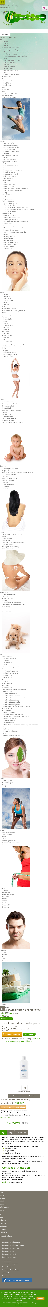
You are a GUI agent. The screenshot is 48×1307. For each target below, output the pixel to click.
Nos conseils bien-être (10, 1248)
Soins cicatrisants (9, 176)
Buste (4, 348)
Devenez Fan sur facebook (19, 1280)
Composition (21, 1132)
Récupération (6, 785)
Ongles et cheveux (10, 54)
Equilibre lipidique (9, 719)
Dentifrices (7, 83)
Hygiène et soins (7, 598)
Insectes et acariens (9, 97)
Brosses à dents (9, 81)
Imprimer (16, 1096)
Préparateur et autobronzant (12, 534)
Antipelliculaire (6, 1236)
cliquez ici (18, 1305)
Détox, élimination (8, 845)
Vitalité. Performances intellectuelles (16, 716)
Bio (1, 654)
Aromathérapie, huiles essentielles (14, 690)
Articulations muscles (10, 354)
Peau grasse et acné (10, 174)
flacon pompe (8, 300)
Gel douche (6, 892)
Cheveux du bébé (8, 406)
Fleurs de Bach (7, 692)
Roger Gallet (7, 319)
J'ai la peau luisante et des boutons (15, 207)
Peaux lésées (6, 85)
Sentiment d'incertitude (11, 696)
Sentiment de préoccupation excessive (17, 706)
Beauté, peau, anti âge (11, 50)
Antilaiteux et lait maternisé (11, 603)
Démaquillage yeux (10, 215)
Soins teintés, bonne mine (12, 191)
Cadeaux (3, 950)
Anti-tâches (7, 197)
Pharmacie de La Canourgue (9, 6)
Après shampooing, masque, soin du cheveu (17, 472)
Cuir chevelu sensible (9, 474)
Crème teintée (8, 246)
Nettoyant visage (8, 894)
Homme (6, 329)
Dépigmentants (8, 199)
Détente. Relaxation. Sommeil (13, 714)
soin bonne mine (9, 178)
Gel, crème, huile (9, 149)
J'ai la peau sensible (10, 211)
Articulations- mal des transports (13, 605)
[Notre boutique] (24, 2)
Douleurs (5, 91)
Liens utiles (6, 1273)
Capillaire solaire (7, 545)
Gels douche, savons (10, 671)
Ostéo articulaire (9, 723)
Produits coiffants (8, 480)
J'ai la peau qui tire (9, 205)
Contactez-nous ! (8, 1267)
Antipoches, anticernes (11, 217)
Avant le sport (7, 781)
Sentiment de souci (10, 694)
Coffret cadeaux (7, 961)
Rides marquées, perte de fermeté (15, 188)
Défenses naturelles (10, 731)
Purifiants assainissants (10, 93)
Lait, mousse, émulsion (11, 147)
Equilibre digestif (9, 712)
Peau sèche (7, 168)
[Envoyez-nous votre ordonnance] (45, 9)
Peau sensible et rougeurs (12, 170)
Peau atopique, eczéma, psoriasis (14, 311)
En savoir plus (5, 1117)
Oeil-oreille (5, 596)
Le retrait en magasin (10, 1264)
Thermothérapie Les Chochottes (13, 735)
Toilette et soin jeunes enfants (12, 422)
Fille (4, 340)
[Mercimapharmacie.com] (24, 17)
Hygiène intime (7, 335)
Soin (5, 164)
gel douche (7, 298)
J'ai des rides (6, 180)
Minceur (2, 830)
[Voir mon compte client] (2, 1009)
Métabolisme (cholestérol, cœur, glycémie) (18, 52)
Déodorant (5, 331)
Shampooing (6, 470)
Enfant (5, 46)
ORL (4, 73)
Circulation (7, 64)
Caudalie (6, 323)
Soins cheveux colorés (9, 478)
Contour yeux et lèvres (11, 220)
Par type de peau (8, 201)
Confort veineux (9, 721)
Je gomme (5, 304)
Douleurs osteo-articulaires (12, 60)
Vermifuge (5, 600)
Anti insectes (6, 611)
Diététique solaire (8, 549)
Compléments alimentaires (11, 48)
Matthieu (6, 327)
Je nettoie (5, 153)
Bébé (2, 400)
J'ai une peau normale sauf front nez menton (18, 209)
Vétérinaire (4, 592)
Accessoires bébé (8, 420)
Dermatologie (6, 607)
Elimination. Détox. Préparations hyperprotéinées (20, 725)
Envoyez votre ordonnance (12, 1270)
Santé (2, 39)
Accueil (5, 1038)
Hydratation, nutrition (9, 309)
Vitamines (5, 41)
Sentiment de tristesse (11, 704)
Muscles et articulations (10, 787)
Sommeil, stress (9, 66)
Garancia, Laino (8, 325)
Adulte (5, 44)
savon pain (7, 296)
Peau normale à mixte (10, 166)
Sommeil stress (7, 95)
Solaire (2, 532)
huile (5, 302)
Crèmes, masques (9, 658)
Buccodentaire (7, 79)
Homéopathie (6, 77)
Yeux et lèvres (7, 213)
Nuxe (5, 321)
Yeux (5, 58)
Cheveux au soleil (8, 485)
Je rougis (5, 193)
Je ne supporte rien (10, 203)
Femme (6, 338)
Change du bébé (7, 416)
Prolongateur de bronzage (11, 547)
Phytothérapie (7, 687)
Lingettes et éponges (11, 151)
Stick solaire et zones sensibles (13, 543)
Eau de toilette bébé (9, 418)
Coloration (5, 476)
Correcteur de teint (10, 244)
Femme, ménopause (10, 70)
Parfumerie (5, 317)
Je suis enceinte (7, 402)
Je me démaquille (8, 143)
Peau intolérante (9, 172)
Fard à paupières (9, 236)
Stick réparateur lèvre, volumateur (15, 222)
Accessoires (7, 249)
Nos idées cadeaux (9, 1257)
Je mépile (5, 333)
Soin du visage (7, 656)
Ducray (19, 1103)
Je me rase (6, 890)
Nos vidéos (6, 1276)
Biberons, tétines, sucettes (11, 410)
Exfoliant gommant (9, 160)
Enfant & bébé (7, 538)
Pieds (4, 313)
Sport (2, 779)
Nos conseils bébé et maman (13, 1245)
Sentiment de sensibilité (12, 702)
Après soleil (6, 540)
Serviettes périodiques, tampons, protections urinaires (22, 344)
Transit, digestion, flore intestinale (15, 56)
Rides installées (9, 186)
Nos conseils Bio (8, 1251)
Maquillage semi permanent (13, 228)
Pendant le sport (7, 783)
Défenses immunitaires (11, 75)
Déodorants (7, 675)
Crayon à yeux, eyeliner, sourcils (14, 232)
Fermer (40, 1298)
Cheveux (3, 466)
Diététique (5, 685)
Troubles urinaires (9, 62)
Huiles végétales (7, 708)
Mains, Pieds (7, 677)
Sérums (6, 661)
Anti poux (5, 489)
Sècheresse (7, 342)
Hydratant (5, 907)
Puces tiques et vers (9, 594)
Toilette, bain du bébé (9, 404)
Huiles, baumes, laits (10, 673)
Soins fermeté (7, 834)
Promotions (4, 1004)
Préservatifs (6, 905)
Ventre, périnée (8, 356)
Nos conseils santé (9, 1254)
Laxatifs (4, 609)
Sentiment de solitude (11, 700)
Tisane (4, 733)
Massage (5, 350)
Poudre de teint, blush (11, 242)
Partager (31, 1096)
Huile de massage (9, 352)
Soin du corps (6, 669)
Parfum (4, 899)
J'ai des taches (7, 195)
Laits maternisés (7, 414)
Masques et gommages (10, 155)
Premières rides (9, 184)
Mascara (6, 234)
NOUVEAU (3, 1232)
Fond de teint (8, 240)
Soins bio (5, 482)
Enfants (6, 729)
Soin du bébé (6, 408)
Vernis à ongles (8, 238)
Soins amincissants (8, 832)
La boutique (6, 1261)
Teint (5, 665)
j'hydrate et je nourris (9, 162)
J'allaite (4, 412)
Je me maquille (7, 224)
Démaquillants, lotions (11, 667)
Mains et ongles (7, 315)
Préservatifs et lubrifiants (12, 346)
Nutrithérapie (6, 710)
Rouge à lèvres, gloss (11, 230)
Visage (2, 141)
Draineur (5, 837)
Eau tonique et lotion (10, 145)
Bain (3, 306)
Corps (2, 292)
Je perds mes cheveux (10, 468)
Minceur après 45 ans (9, 841)
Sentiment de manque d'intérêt (14, 698)
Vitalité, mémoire (9, 68)
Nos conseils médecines (11, 1242)
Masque (6, 157)
